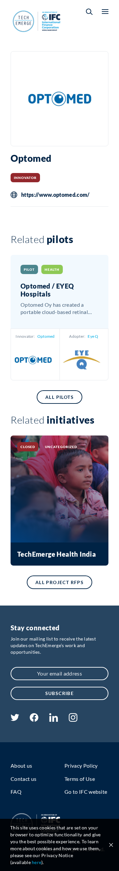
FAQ (16, 791)
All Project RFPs (59, 582)
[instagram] (73, 719)
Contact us (23, 779)
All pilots (59, 397)
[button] (89, 12)
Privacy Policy (81, 765)
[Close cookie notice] (111, 845)
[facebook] (34, 719)
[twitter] (15, 719)
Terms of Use (79, 779)
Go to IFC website (85, 791)
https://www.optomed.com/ (55, 194)
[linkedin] (53, 719)
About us (21, 765)
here (36, 862)
